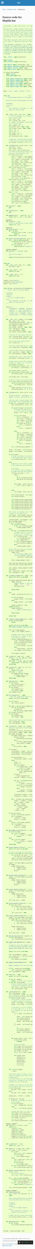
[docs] (29, 95)
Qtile (18, 3)
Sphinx (11, 1244)
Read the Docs (7, 1245)
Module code (12, 9)
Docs (4, 9)
